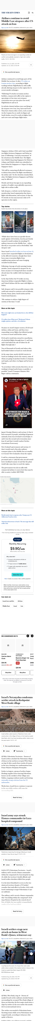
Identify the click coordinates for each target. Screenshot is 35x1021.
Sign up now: (4, 27)
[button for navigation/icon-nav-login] (29, 13)
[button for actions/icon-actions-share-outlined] (31, 65)
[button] (29, 13)
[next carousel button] (31, 953)
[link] (10, 13)
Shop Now (8, 672)
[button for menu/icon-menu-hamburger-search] (32, 12)
